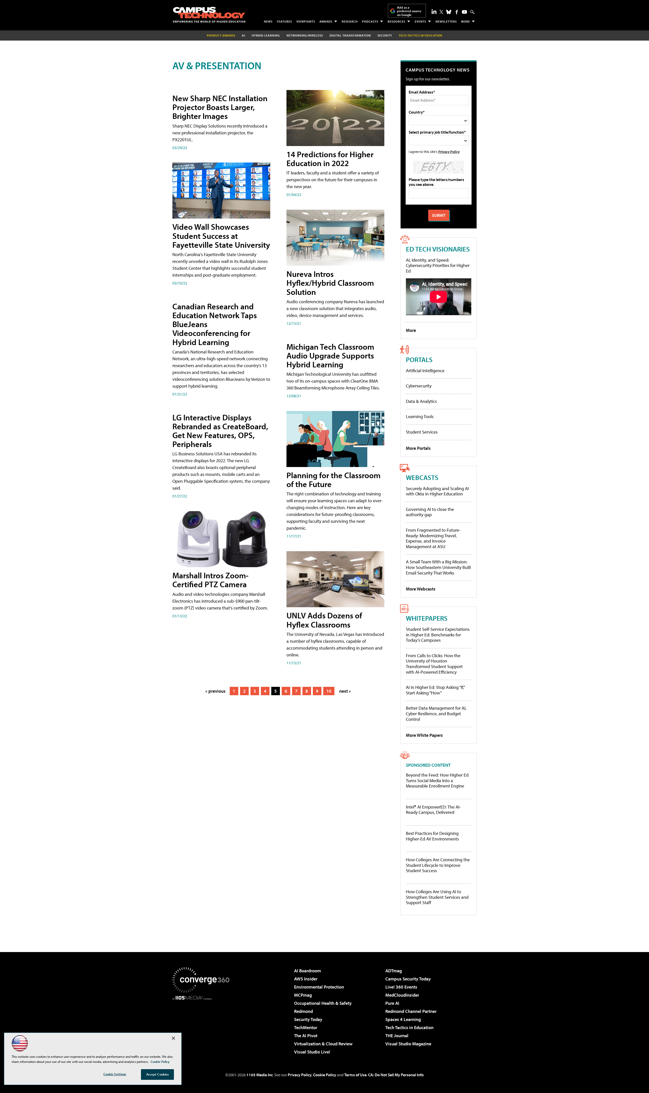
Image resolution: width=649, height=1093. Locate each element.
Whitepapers (426, 618)
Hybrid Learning (266, 35)
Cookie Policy (324, 1074)
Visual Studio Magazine (408, 1044)
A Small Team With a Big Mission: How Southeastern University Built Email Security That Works (438, 567)
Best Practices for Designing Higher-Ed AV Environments (432, 836)
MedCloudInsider (402, 995)
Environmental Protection (319, 987)
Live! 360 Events (401, 987)
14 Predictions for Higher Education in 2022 (329, 158)
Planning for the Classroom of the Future (333, 479)
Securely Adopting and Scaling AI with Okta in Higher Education (437, 491)
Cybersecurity (418, 386)
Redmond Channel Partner (411, 1011)
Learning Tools (420, 416)
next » (345, 691)
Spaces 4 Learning (403, 1019)
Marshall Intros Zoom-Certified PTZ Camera (210, 579)
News (268, 21)
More (465, 21)
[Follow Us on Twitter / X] (441, 12)
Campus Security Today (408, 979)
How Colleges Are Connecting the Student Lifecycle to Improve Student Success (438, 865)
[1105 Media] (202, 1025)
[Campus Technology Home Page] (209, 15)
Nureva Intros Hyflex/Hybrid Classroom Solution (330, 283)
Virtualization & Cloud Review (323, 1044)
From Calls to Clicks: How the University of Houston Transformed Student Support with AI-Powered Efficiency (434, 664)
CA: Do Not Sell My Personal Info (396, 1074)
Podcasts (370, 21)
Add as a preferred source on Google (409, 11)
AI (243, 35)
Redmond (303, 1011)
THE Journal (396, 1035)
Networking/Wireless (304, 35)
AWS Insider (305, 979)
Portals (419, 359)
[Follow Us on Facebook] (456, 12)
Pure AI (392, 1003)
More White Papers (424, 735)
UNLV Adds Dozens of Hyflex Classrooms (324, 619)
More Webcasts (421, 589)
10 (328, 691)
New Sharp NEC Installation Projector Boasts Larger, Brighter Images (219, 107)
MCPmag (303, 995)
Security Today (308, 1019)
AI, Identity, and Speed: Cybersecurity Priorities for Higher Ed (438, 265)
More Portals (418, 448)
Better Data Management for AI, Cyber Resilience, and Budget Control (436, 713)
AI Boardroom (307, 971)
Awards (325, 21)
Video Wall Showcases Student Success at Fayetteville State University (221, 235)
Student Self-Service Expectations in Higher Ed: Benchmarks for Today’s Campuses (438, 634)
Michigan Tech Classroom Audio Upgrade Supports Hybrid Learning (330, 355)
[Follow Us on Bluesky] (448, 11)
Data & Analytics (421, 401)
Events (420, 21)
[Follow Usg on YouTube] (464, 11)
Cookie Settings (114, 1074)
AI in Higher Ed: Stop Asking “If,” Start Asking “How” (435, 690)
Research (350, 21)
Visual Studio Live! (312, 1052)
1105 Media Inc (259, 1074)
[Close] (173, 1038)
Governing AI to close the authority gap (430, 512)
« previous (215, 691)
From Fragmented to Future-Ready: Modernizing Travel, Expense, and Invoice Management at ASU (433, 538)
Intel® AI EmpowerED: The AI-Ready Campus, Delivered (433, 809)
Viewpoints (305, 21)
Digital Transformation (350, 35)
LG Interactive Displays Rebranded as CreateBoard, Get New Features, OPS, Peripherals (220, 430)
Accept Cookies (157, 1074)
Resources (396, 21)
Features (284, 21)
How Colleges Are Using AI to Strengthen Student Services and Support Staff (437, 897)
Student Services (422, 432)
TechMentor (305, 1027)
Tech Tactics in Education (409, 1027)
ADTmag (393, 971)
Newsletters (446, 21)
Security (384, 35)
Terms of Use (355, 1074)
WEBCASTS (422, 477)
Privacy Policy (449, 151)
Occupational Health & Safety (323, 1003)
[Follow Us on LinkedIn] (434, 11)
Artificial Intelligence (425, 370)
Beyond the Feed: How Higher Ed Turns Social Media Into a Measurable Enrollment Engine (437, 780)
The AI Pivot (305, 1035)
